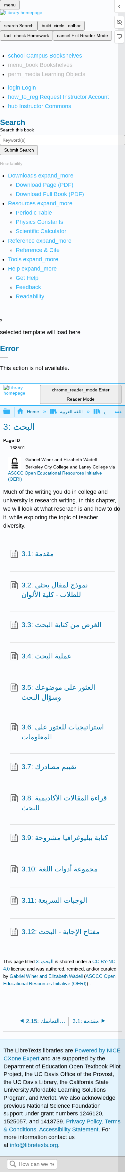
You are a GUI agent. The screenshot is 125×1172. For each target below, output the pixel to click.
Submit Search (19, 150)
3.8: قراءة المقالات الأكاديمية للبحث (64, 803)
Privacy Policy (84, 1121)
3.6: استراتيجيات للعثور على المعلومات (62, 732)
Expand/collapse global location (118, 410)
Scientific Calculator (41, 231)
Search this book (17, 129)
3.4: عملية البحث (46, 656)
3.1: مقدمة (37, 554)
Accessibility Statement (68, 1129)
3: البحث (45, 961)
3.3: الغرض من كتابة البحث (61, 625)
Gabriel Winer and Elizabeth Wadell (46, 976)
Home (33, 411)
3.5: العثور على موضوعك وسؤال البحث (58, 692)
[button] (28, 287)
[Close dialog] (4, 357)
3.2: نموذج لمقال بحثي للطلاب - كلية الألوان (54, 590)
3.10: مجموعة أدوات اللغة (59, 869)
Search (13, 1164)
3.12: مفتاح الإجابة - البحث (60, 932)
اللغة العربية (71, 411)
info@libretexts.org (33, 1145)
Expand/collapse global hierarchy (11, 412)
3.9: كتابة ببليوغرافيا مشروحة (64, 838)
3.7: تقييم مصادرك (48, 767)
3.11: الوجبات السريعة (54, 900)
